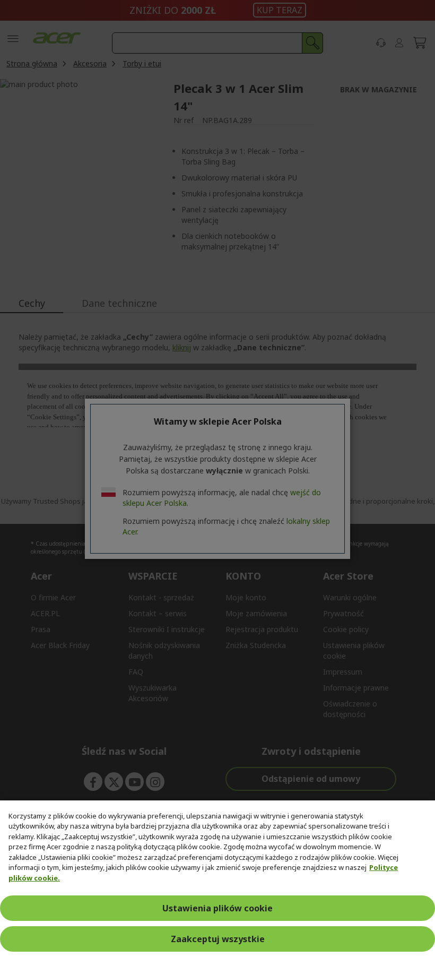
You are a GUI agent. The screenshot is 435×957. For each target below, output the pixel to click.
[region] (217, 878)
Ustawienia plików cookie (217, 908)
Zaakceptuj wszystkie (218, 939)
